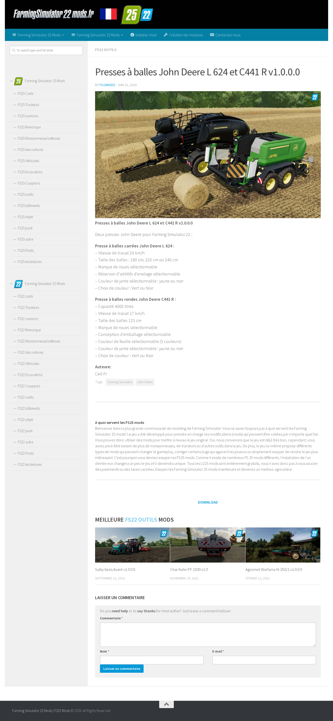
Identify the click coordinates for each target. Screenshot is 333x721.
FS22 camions (28, 318)
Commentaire (111, 618)
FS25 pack (25, 228)
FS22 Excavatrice (30, 374)
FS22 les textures (29, 464)
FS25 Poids (26, 250)
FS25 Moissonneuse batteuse (39, 138)
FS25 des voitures (30, 149)
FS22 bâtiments (29, 408)
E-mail (218, 651)
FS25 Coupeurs (29, 183)
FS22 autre (25, 442)
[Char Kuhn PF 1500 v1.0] (207, 545)
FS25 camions (28, 116)
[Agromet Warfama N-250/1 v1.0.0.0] (282, 545)
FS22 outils (106, 49)
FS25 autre (25, 239)
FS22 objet (25, 419)
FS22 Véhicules (28, 363)
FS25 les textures (29, 261)
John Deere (145, 382)
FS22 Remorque (29, 330)
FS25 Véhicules (28, 160)
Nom (104, 651)
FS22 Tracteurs (28, 307)
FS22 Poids (26, 453)
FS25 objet (25, 216)
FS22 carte (25, 296)
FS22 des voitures (30, 352)
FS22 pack (25, 431)
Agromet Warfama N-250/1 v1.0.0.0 (273, 569)
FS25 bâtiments (29, 205)
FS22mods (107, 85)
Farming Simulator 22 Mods (32, 710)
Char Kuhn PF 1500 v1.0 (189, 569)
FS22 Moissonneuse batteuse (39, 341)
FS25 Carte (25, 93)
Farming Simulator (120, 382)
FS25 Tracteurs (28, 104)
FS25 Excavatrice (30, 172)
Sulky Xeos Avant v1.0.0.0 (115, 569)
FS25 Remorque (29, 127)
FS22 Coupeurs (29, 386)
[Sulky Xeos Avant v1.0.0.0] (132, 545)
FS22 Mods (62, 710)
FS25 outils (25, 194)
